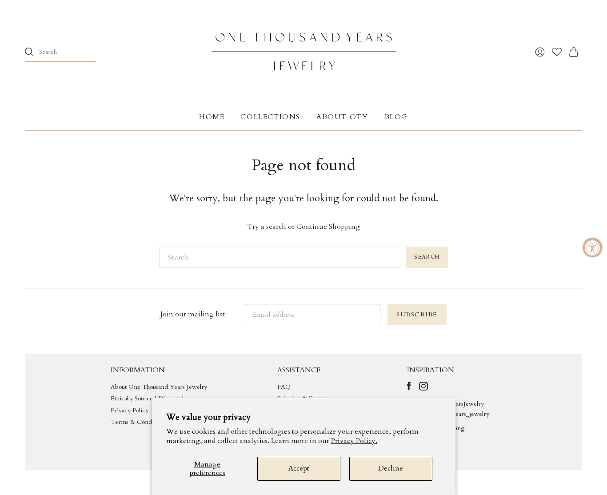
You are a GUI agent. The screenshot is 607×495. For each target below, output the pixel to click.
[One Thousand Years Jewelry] (304, 52)
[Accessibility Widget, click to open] (593, 248)
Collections (270, 117)
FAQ (284, 387)
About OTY (342, 117)
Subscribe (417, 314)
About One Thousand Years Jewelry (159, 387)
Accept (298, 468)
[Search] (29, 52)
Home (211, 117)
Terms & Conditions (138, 422)
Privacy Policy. (354, 441)
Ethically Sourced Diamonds (148, 398)
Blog (396, 117)
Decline (390, 468)
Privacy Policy (129, 410)
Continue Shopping (328, 227)
